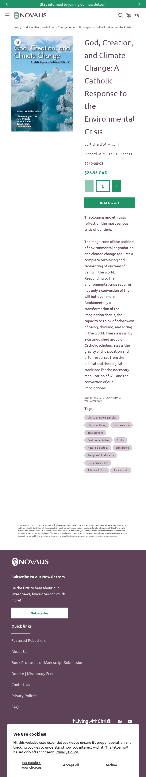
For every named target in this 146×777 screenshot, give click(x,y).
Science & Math (97, 470)
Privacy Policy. (67, 752)
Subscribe (39, 613)
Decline (111, 765)
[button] (7, 15)
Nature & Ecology (98, 447)
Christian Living (97, 425)
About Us (19, 651)
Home (15, 27)
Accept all (71, 765)
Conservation (122, 425)
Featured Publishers (28, 640)
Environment (95, 432)
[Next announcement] (139, 4)
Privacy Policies (24, 695)
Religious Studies (98, 462)
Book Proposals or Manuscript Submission (47, 662)
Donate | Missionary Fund (33, 673)
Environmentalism (99, 440)
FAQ (15, 706)
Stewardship (120, 470)
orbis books (122, 447)
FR (136, 15)
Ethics (120, 440)
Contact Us (20, 684)
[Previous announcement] (7, 4)
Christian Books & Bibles (102, 417)
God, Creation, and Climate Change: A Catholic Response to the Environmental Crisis (77, 27)
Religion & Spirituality (101, 455)
